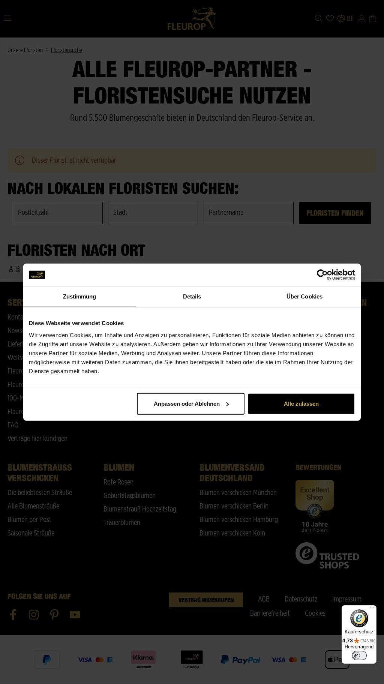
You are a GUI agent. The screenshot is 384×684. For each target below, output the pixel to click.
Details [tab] (192, 296)
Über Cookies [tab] (304, 296)
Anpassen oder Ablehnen (187, 403)
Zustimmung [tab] (79, 296)
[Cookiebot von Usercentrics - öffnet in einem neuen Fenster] (322, 274)
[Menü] (372, 609)
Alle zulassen (301, 403)
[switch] (359, 655)
